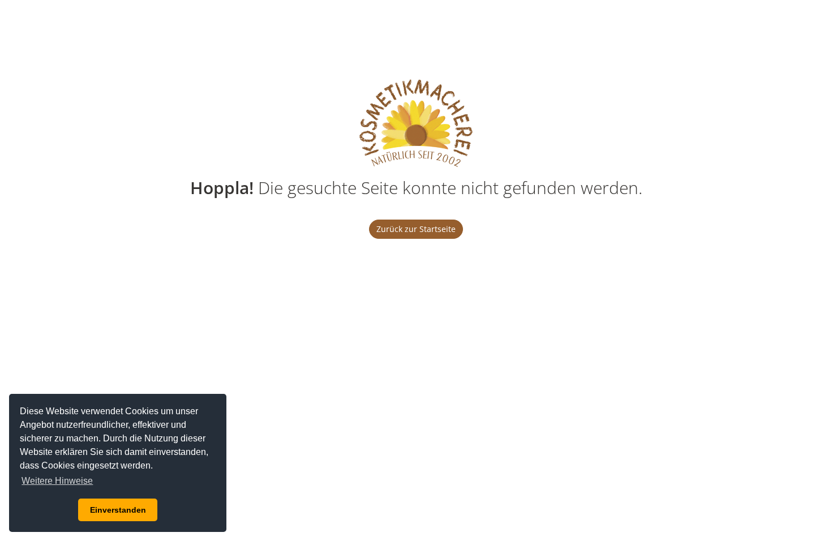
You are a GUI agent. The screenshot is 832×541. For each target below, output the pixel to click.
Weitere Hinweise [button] (57, 481)
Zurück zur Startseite (416, 229)
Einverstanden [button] (118, 509)
